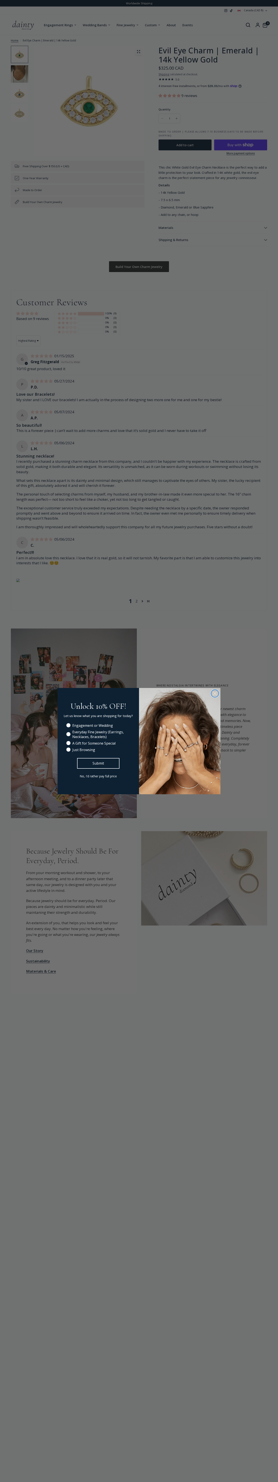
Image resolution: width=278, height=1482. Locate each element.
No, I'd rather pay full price (98, 776)
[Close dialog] (215, 693)
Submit (98, 763)
